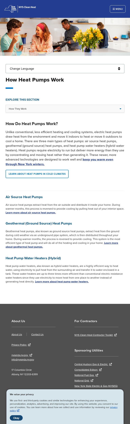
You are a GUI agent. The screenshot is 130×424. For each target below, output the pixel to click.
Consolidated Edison (86, 369)
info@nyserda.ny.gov (23, 359)
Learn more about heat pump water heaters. (62, 282)
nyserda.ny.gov (20, 355)
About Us (17, 334)
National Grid (82, 380)
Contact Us (37, 334)
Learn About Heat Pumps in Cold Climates (37, 174)
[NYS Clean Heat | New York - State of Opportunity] (20, 9)
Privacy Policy (19, 345)
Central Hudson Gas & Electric (91, 364)
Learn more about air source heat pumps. (31, 213)
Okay (16, 418)
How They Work (18, 108)
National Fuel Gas (84, 375)
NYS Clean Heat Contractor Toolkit (93, 335)
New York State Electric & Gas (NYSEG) (96, 386)
